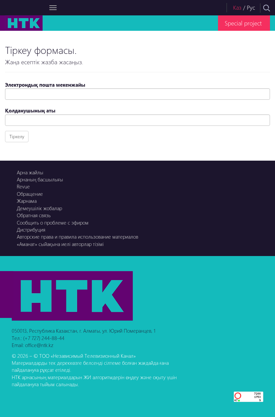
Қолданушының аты (30, 110)
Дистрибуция (31, 229)
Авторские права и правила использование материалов (77, 236)
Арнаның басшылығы (40, 179)
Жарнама (27, 200)
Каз (237, 7)
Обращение (30, 193)
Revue (23, 186)
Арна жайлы (30, 172)
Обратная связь (34, 215)
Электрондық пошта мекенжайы (45, 84)
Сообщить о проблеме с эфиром (53, 222)
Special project (243, 23)
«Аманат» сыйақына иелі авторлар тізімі (60, 244)
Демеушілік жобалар (39, 208)
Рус (251, 7)
